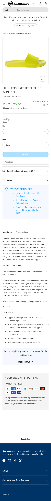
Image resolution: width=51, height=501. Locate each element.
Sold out (25, 154)
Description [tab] (7, 232)
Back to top (25, 439)
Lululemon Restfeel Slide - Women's (20, 33)
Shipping (5, 108)
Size (3, 126)
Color (4, 139)
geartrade (6, 96)
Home (4, 33)
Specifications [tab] (22, 232)
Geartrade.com (12, 495)
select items (16, 20)
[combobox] (25, 9)
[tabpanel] (25, 290)
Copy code (32, 25)
